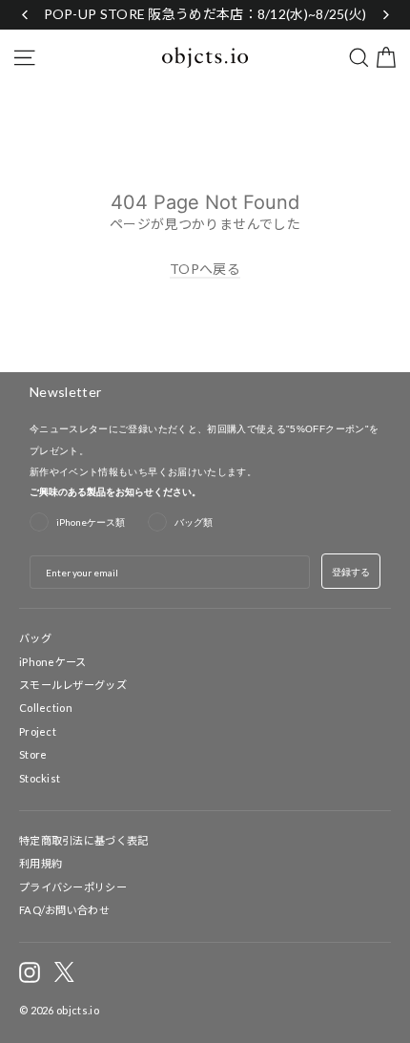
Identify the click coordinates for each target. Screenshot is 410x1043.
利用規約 (40, 863)
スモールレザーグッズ (73, 684)
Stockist (39, 778)
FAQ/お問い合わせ (64, 910)
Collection (45, 707)
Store (33, 754)
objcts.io (77, 1010)
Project (37, 731)
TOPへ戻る (205, 269)
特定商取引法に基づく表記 (84, 840)
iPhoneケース (53, 662)
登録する (351, 571)
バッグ (35, 638)
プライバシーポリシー (73, 887)
